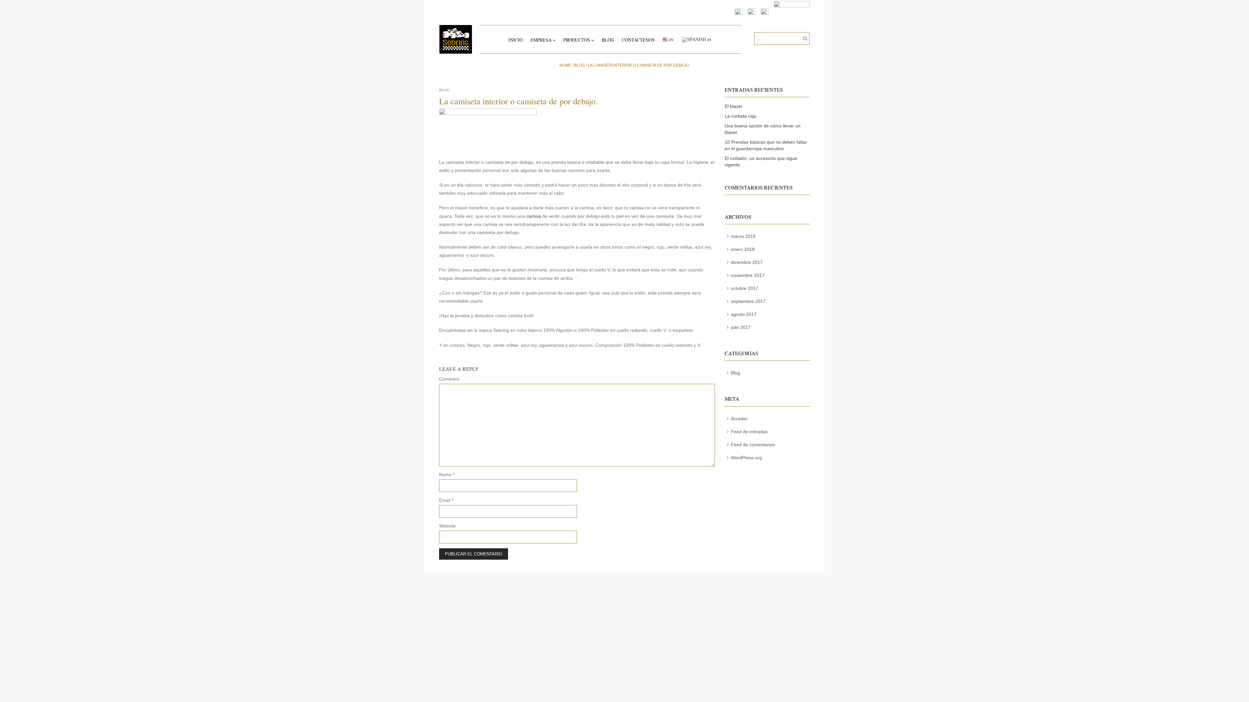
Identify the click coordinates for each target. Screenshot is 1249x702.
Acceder (739, 418)
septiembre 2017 (748, 301)
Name (446, 474)
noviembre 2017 (747, 275)
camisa (533, 216)
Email (446, 500)
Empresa (541, 40)
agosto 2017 (744, 314)
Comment (449, 379)
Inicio (515, 40)
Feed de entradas (749, 431)
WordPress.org (746, 457)
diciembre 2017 (747, 262)
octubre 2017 (744, 288)
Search (804, 39)
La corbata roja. (741, 116)
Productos (576, 40)
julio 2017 (741, 327)
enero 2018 (743, 249)
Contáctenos (638, 40)
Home (565, 65)
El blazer (734, 106)
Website (447, 525)
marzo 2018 (743, 236)
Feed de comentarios (753, 444)
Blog (608, 40)
